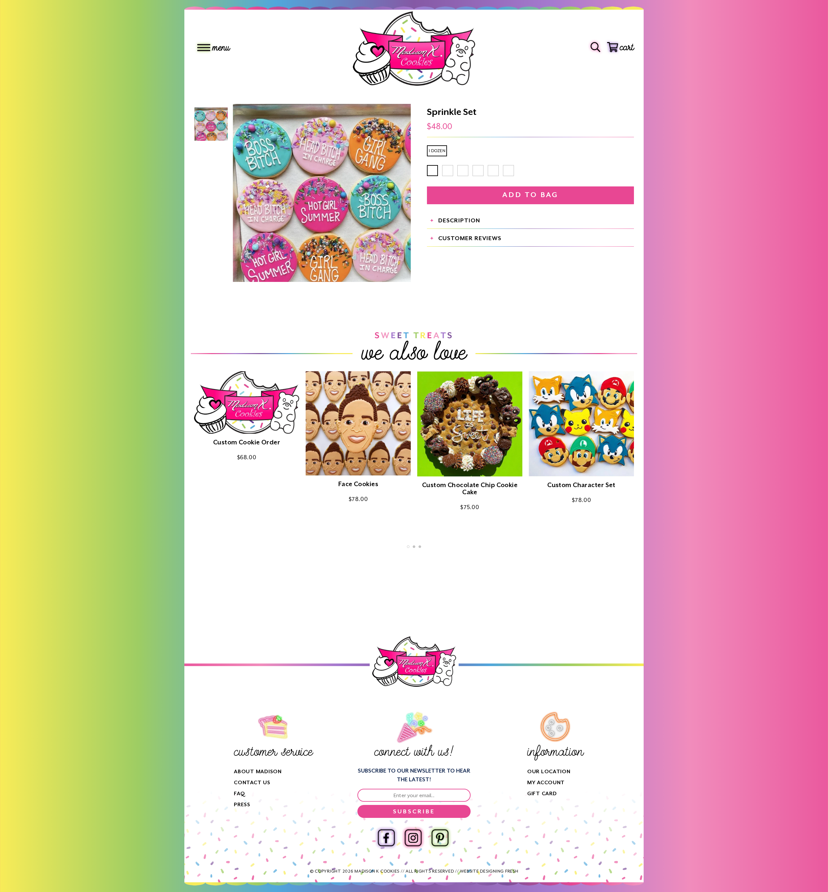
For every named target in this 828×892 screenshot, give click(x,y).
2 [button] (414, 546)
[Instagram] (413, 838)
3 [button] (420, 546)
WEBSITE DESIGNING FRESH (489, 871)
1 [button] (408, 546)
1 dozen (437, 150)
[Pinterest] (440, 838)
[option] (322, 193)
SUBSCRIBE (414, 811)
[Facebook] (386, 838)
